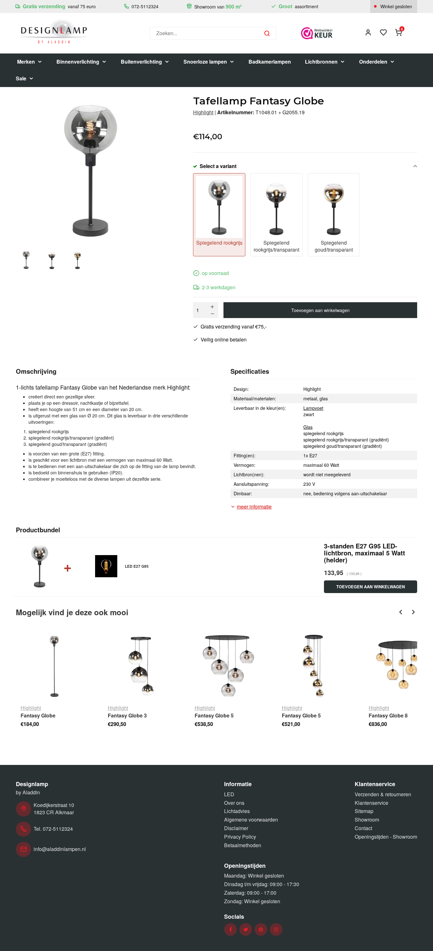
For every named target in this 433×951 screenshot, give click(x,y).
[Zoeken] (266, 33)
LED (229, 794)
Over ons (234, 802)
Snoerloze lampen (205, 61)
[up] (212, 306)
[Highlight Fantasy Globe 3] (141, 666)
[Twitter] (245, 929)
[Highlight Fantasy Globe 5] (228, 666)
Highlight (203, 112)
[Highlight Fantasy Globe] (54, 666)
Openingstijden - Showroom (386, 836)
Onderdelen (373, 61)
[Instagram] (276, 929)
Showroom (367, 819)
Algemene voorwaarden (251, 819)
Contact (363, 828)
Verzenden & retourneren (383, 794)
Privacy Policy (240, 836)
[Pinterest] (261, 929)
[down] (212, 313)
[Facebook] (230, 929)
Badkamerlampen (270, 61)
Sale (21, 78)
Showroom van (217, 6)
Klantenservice (371, 802)
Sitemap (364, 811)
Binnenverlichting (77, 61)
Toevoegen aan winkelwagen (320, 310)
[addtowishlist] (383, 33)
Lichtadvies (237, 811)
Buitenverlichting (141, 61)
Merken (26, 61)
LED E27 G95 (137, 566)
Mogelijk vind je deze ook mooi (72, 612)
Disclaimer (236, 828)
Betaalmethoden (242, 845)
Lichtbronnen (321, 61)
